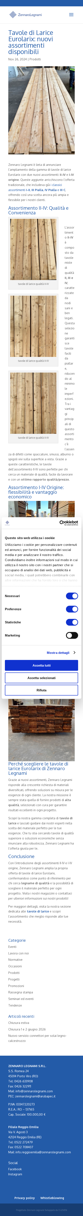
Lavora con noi (18, 953)
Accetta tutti (42, 665)
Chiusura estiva (18, 1023)
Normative (15, 959)
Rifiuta (41, 690)
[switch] (72, 609)
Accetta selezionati (41, 677)
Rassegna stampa (20, 992)
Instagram (15, 1174)
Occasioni (15, 966)
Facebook (15, 1169)
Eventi (12, 946)
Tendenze (15, 1005)
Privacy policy (24, 1198)
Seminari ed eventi (21, 999)
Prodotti (35, 59)
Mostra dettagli (58, 652)
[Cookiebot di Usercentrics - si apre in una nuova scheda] (59, 523)
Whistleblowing (52, 1198)
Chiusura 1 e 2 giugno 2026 (27, 1029)
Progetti (14, 979)
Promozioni (16, 986)
